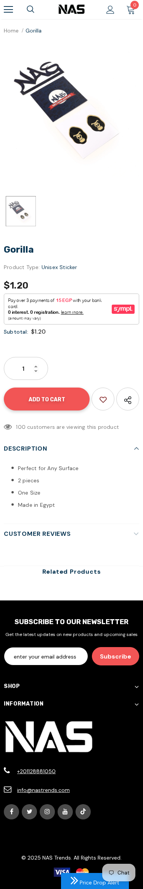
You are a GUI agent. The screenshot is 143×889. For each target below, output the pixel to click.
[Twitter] (29, 811)
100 (21, 426)
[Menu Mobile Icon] (8, 9)
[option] (71, 109)
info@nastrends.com (43, 790)
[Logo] (71, 9)
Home (11, 30)
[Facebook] (11, 811)
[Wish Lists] (103, 399)
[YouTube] (65, 811)
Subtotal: (16, 331)
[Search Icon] (30, 9)
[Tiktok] (83, 811)
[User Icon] (110, 10)
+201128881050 (36, 771)
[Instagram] (47, 811)
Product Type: (22, 267)
